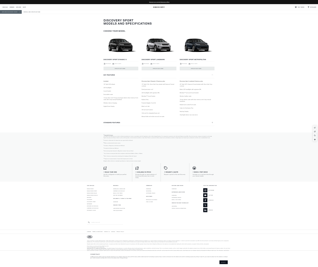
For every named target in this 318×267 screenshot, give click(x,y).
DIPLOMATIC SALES (91, 210)
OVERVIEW (115, 201)
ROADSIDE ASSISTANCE (151, 199)
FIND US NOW (149, 201)
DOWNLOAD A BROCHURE (119, 188)
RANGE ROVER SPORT (92, 191)
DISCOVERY (89, 199)
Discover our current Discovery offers (159, 2)
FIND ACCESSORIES (117, 210)
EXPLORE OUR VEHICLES (92, 206)
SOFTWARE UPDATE (150, 193)
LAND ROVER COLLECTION (119, 208)
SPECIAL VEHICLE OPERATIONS (179, 208)
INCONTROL (148, 191)
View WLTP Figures (108, 135)
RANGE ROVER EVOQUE (92, 195)
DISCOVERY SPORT (91, 201)
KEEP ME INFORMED (118, 195)
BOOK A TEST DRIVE (117, 193)
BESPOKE (89, 197)
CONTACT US (107, 231)
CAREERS (89, 231)
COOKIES (113, 231)
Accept (223, 262)
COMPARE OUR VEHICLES (93, 208)
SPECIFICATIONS (120, 68)
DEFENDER (89, 203)
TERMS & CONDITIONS (97, 231)
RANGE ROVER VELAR (92, 193)
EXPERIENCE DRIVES (176, 197)
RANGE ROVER (90, 188)
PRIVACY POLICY (120, 231)
